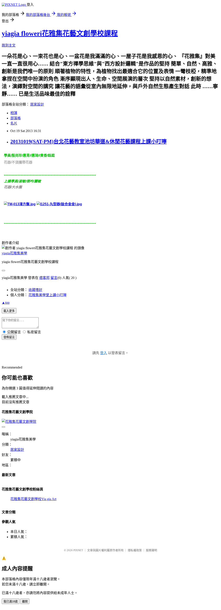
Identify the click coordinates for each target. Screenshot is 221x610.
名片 (13, 123)
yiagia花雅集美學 (14, 253)
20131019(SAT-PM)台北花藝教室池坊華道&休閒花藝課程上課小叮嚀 (88, 141)
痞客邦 (44, 278)
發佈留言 (9, 337)
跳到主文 (9, 45)
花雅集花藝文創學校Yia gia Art (33, 499)
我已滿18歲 (10, 601)
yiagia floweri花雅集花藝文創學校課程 (60, 33)
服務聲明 (151, 550)
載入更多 (9, 311)
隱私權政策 (135, 550)
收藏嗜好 (35, 290)
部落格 (15, 118)
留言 (54, 278)
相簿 (13, 113)
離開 (25, 601)
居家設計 (37, 104)
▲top (5, 302)
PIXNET (78, 550)
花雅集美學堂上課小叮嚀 (47, 295)
